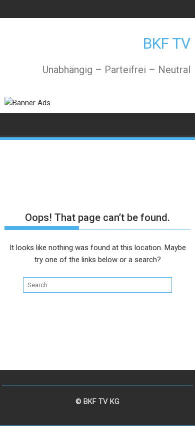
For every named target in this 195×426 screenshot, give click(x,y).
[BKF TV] (14, 123)
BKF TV (166, 43)
